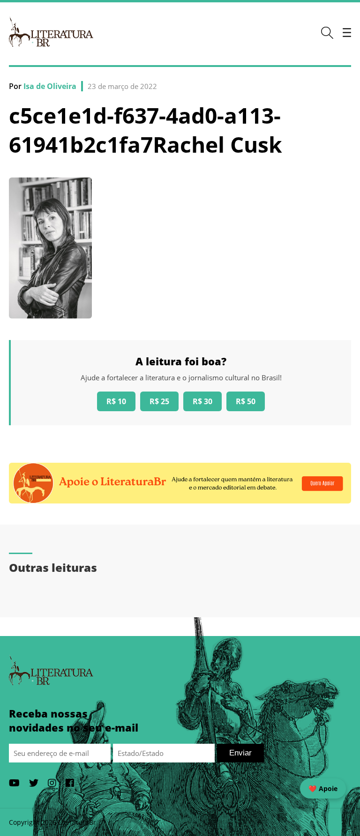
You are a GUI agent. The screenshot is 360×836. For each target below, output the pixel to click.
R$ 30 (202, 401)
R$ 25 (159, 401)
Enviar (240, 752)
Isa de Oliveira (49, 86)
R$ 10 (116, 401)
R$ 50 (245, 401)
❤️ (323, 788)
